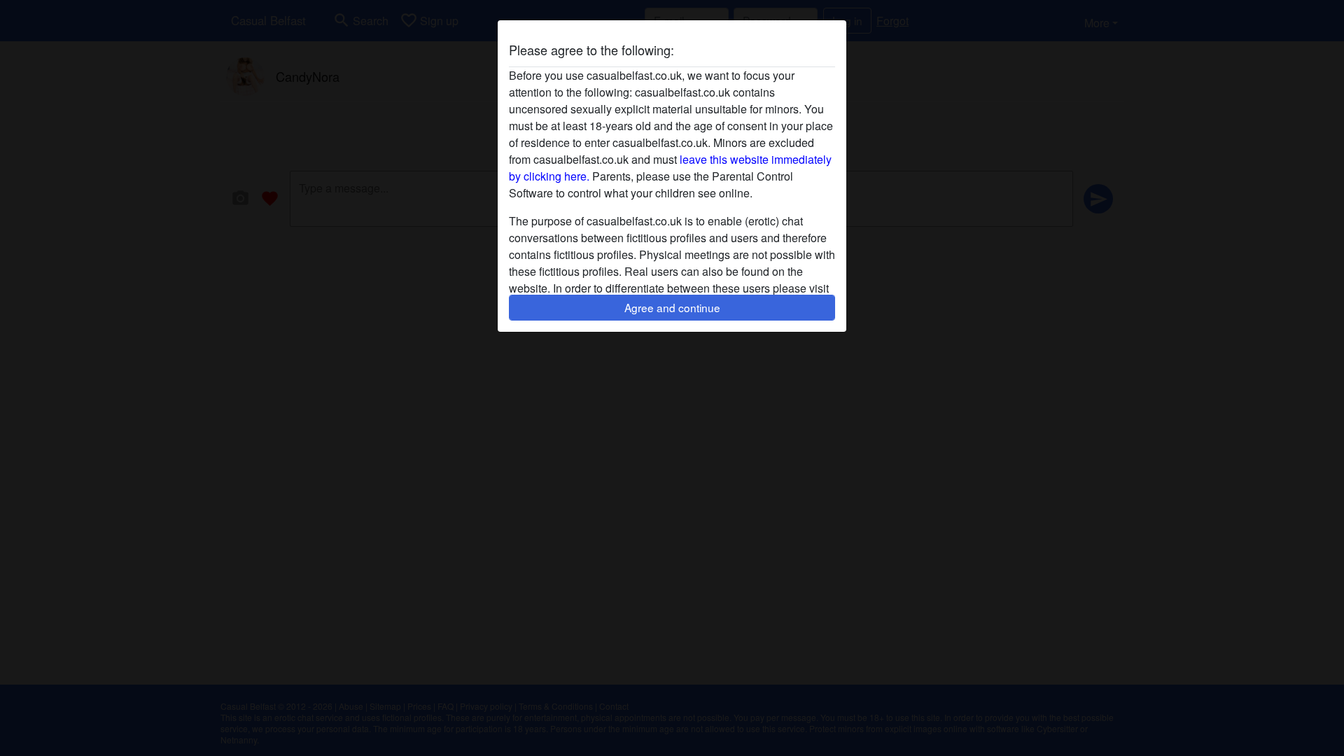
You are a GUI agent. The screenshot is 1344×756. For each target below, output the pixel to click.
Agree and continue (672, 307)
